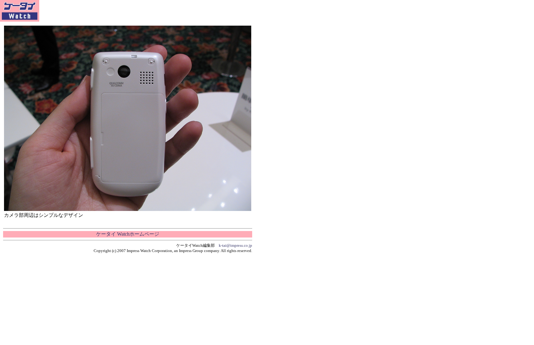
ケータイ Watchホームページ (127, 234)
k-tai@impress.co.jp (235, 245)
